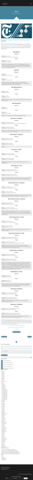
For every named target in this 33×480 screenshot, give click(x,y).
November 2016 (4, 429)
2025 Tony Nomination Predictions (8, 368)
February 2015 (4, 446)
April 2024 (3, 408)
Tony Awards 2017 (21, 327)
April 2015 (3, 444)
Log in (2, 456)
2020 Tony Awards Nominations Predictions (13, 452)
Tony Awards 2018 (4, 390)
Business (3, 372)
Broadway (13, 327)
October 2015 (4, 440)
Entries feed (3, 457)
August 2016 (3, 432)
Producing (3, 384)
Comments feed (4, 458)
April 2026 (3, 403)
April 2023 (3, 410)
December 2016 (4, 427)
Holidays (3, 377)
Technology (3, 387)
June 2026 (3, 402)
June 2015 (3, 442)
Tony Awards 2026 (4, 398)
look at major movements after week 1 (21, 322)
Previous (4, 336)
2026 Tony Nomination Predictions (8, 364)
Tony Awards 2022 (4, 393)
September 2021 (4, 413)
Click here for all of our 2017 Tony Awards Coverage (16, 325)
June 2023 (3, 409)
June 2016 (3, 434)
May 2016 (3, 435)
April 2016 (3, 436)
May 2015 (3, 443)
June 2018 (3, 419)
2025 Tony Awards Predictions (7, 366)
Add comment (4, 355)
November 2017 (4, 423)
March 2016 (3, 437)
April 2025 (3, 406)
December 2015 (4, 439)
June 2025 (3, 405)
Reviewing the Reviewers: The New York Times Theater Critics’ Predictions (15, 40)
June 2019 (3, 415)
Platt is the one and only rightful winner (8, 131)
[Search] (31, 357)
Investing (3, 378)
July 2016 (3, 433)
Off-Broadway (4, 381)
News (2, 380)
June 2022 (3, 411)
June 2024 (3, 407)
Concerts (3, 374)
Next (29, 336)
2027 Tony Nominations (6, 360)
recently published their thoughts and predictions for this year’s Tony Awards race (15, 45)
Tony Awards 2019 (4, 391)
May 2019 (3, 416)
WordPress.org (4, 459)
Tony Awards (16, 327)
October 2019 (4, 414)
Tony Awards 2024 (4, 395)
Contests (3, 375)
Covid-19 (3, 376)
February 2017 (4, 426)
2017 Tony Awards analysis (12, 46)
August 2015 (3, 441)
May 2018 (3, 420)
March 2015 (3, 445)
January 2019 (4, 418)
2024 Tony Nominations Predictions (9, 449)
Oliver (2, 382)
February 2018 (4, 421)
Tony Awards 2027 (4, 399)
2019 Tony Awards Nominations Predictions (11, 450)
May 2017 (3, 425)
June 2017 (3, 424)
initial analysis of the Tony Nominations (7, 322)
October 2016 (4, 430)
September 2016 (4, 431)
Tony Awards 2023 (4, 394)
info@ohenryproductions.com (27, 474)
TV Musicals (3, 400)
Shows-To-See (4, 385)
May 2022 (3, 412)
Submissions (4, 386)
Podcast (3, 383)
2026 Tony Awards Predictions (7, 362)
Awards (10, 327)
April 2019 (3, 417)
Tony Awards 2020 (4, 392)
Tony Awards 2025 (4, 397)
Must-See (3, 379)
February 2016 (4, 438)
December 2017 (4, 422)
